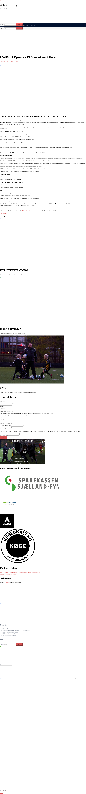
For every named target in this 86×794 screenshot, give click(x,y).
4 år (4, 417)
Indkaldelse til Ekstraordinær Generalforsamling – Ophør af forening (16, 630)
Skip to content (3, 0)
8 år (4, 421)
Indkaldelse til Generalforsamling (9, 635)
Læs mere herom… (4, 213)
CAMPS (16, 13)
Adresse (2, 406)
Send (3, 437)
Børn (18, 61)
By (1, 409)
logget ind (8, 582)
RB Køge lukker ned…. (7, 628)
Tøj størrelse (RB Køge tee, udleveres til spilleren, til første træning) (14, 415)
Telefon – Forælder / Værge (6, 425)
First (12, 403)
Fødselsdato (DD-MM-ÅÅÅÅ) (6, 411)
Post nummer (3, 408)
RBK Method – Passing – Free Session (8, 574)
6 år (4, 419)
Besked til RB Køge (4, 435)
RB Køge (3, 5)
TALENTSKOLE (24, 13)
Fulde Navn (2, 401)
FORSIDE (2, 13)
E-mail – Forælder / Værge (5, 427)
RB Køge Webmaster (4, 61)
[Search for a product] (16, 6)
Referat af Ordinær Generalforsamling (10, 632)
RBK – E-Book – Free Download (9, 633)
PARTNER (33, 13)
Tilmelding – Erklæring (5, 428)
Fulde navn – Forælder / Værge (6, 423)
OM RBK (8, 13)
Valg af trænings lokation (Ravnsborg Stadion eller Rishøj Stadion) (13, 413)
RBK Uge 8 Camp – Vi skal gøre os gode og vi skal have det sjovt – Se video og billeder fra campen (20, 572)
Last (12, 404)
